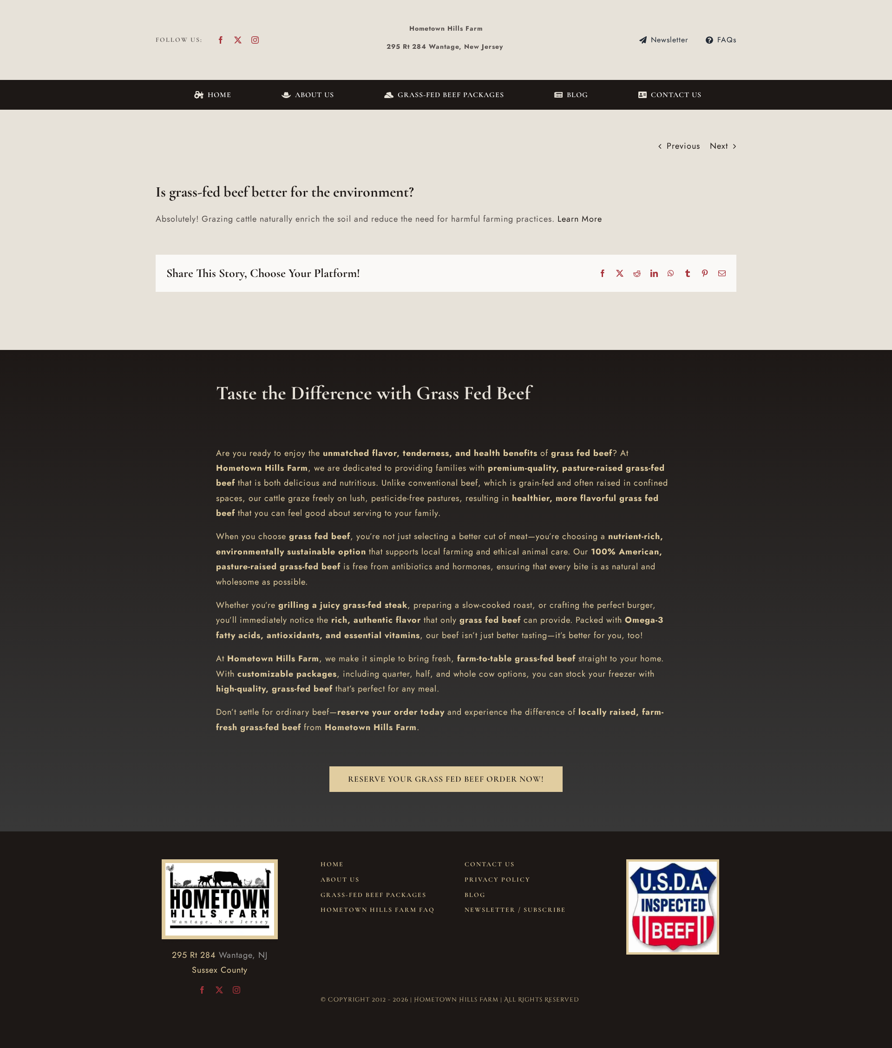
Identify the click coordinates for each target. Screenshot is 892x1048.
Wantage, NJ (243, 955)
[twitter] (238, 40)
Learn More (580, 219)
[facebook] (221, 40)
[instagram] (255, 40)
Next (719, 146)
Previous (683, 146)
